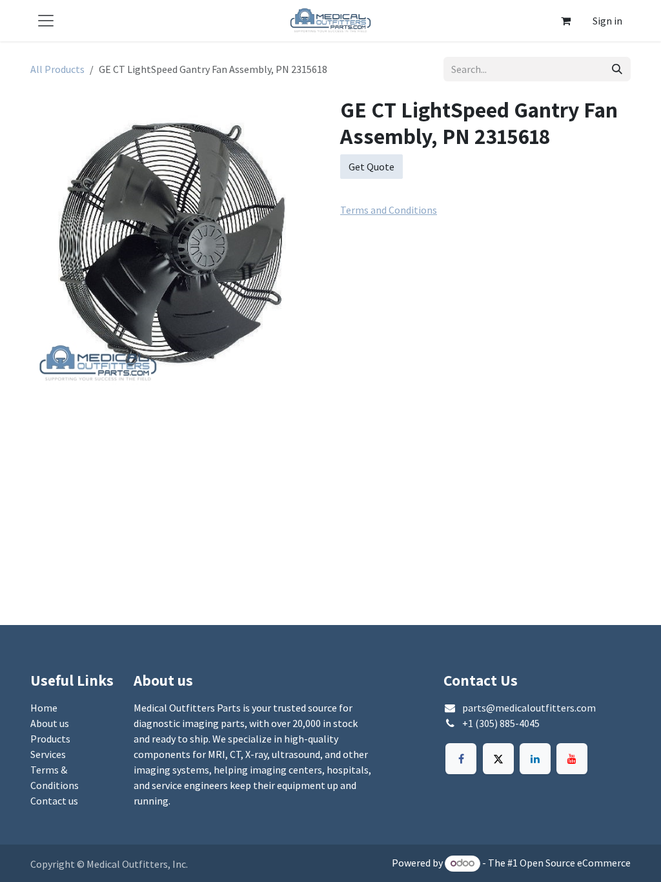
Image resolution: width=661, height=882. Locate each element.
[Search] (617, 69)
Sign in (607, 20)
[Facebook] (460, 758)
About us (49, 723)
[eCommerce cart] (565, 20)
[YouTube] (571, 758)
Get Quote (371, 166)
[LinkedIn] (535, 758)
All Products (57, 69)
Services (48, 754)
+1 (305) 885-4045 (501, 723)
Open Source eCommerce (575, 862)
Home (43, 707)
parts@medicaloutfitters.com (529, 707)
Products (50, 738)
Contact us (54, 800)
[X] (498, 758)
